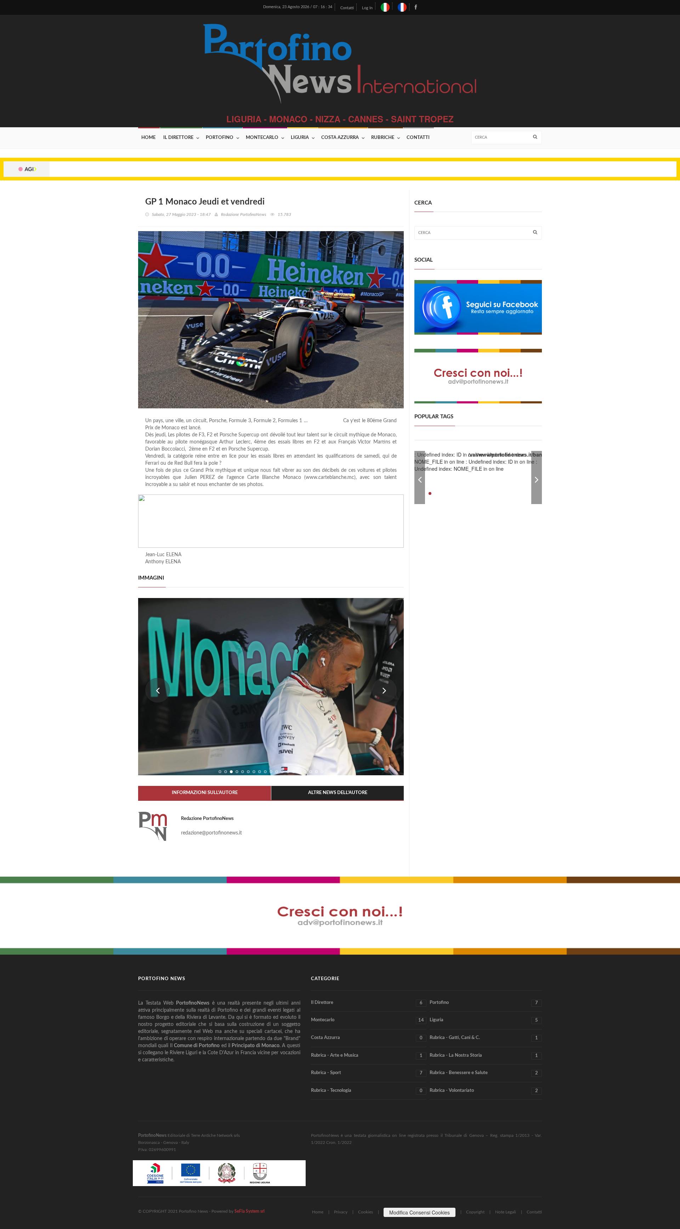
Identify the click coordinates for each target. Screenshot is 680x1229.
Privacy (340, 1212)
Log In (367, 8)
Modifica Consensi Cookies (419, 1212)
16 (305, 771)
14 (293, 771)
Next (384, 690)
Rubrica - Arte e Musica (367, 1055)
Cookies (365, 1212)
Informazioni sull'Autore (205, 793)
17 (310, 771)
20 (526, 493)
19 (322, 771)
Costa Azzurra (340, 137)
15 (299, 771)
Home (148, 137)
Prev (157, 690)
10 (271, 771)
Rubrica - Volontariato (484, 1090)
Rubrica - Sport (367, 1073)
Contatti (347, 8)
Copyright (475, 1212)
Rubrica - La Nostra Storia (484, 1055)
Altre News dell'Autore (337, 793)
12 (282, 771)
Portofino (219, 137)
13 (288, 771)
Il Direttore (178, 137)
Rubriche (382, 137)
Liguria (300, 137)
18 (316, 771)
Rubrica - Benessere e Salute (484, 1073)
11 (276, 771)
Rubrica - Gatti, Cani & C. (484, 1037)
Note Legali (505, 1212)
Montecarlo (262, 137)
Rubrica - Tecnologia (367, 1090)
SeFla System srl (249, 1211)
